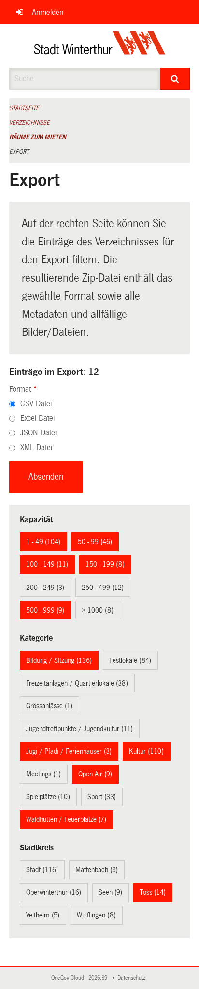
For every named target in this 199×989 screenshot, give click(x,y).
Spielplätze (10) (48, 797)
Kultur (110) (146, 751)
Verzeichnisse (29, 122)
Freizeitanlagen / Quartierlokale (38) (77, 683)
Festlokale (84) (130, 660)
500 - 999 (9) (45, 610)
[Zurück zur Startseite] (100, 45)
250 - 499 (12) (103, 587)
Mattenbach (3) (96, 870)
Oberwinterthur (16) (53, 892)
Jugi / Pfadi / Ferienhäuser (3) (69, 751)
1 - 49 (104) (43, 541)
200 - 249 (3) (45, 587)
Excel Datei (37, 418)
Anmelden (47, 12)
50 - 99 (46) (95, 541)
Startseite (24, 108)
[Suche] (175, 79)
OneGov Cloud (69, 978)
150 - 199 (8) (105, 564)
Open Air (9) (95, 774)
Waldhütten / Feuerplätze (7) (66, 819)
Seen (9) (110, 892)
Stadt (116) (42, 870)
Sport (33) (101, 797)
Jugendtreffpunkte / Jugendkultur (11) (79, 728)
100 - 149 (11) (47, 564)
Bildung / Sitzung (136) (59, 660)
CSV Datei (36, 404)
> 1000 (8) (98, 610)
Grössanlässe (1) (49, 706)
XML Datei (36, 448)
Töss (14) (153, 892)
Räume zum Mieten (37, 137)
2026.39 (98, 978)
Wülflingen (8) (96, 915)
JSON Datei (38, 433)
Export (19, 151)
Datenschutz (132, 978)
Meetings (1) (43, 774)
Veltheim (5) (42, 915)
